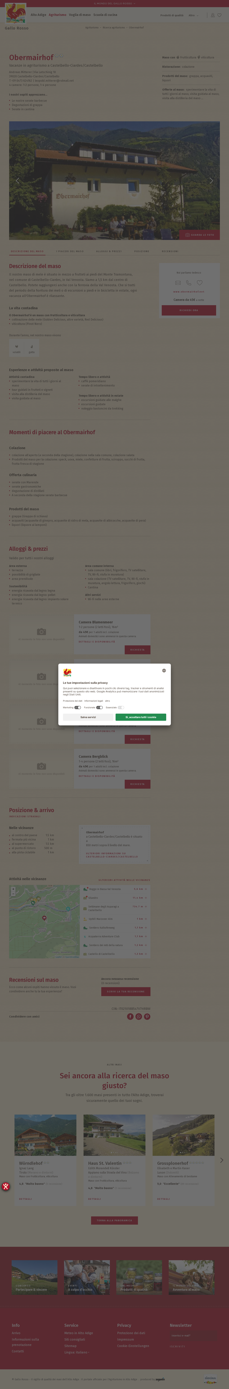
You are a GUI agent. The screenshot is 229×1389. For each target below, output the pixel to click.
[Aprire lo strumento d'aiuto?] (6, 1186)
